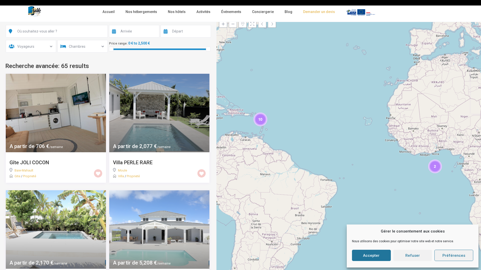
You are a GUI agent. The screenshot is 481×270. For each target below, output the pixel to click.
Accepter (371, 255)
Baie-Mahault (24, 170)
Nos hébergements (141, 12)
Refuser (412, 255)
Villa (121, 176)
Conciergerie (263, 12)
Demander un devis (319, 12)
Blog (288, 12)
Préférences (453, 255)
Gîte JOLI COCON (29, 162)
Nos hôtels (177, 12)
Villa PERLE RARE (133, 162)
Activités (203, 12)
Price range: (118, 43)
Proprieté (29, 176)
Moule (122, 170)
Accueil (108, 12)
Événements (231, 12)
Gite (17, 176)
